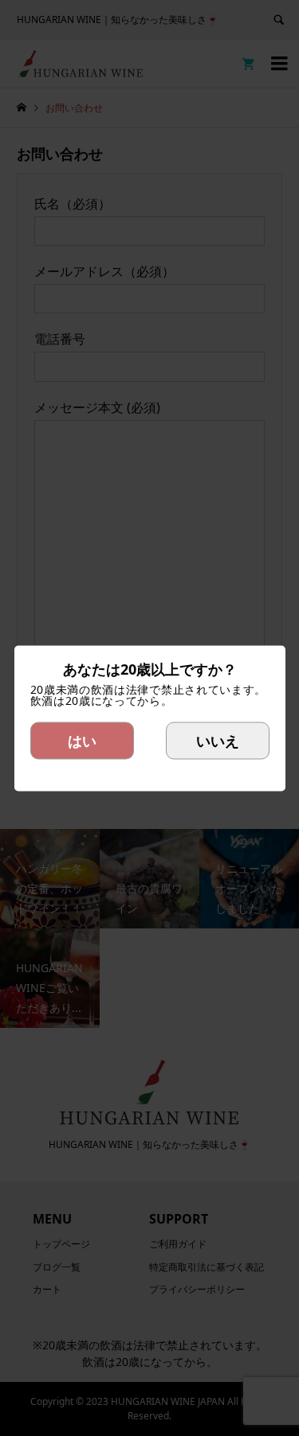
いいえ (217, 739)
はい (82, 739)
